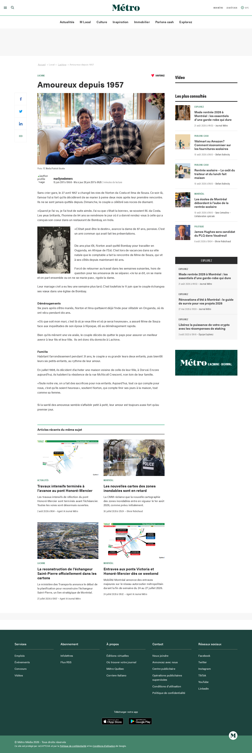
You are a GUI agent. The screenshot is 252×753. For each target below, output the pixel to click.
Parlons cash (164, 22)
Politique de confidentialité (168, 693)
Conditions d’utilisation (166, 686)
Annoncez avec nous (165, 662)
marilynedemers (63, 178)
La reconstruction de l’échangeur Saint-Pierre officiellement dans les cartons (67, 573)
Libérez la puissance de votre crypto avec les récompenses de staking (204, 326)
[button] (4, 7)
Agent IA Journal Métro (67, 511)
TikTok (202, 675)
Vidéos (19, 675)
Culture (102, 22)
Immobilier (142, 22)
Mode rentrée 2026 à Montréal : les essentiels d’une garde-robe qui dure (213, 116)
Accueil (42, 64)
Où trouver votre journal (121, 662)
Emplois (20, 656)
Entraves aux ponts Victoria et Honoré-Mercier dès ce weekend (131, 571)
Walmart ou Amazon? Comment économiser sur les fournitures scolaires (212, 145)
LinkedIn (203, 688)
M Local (85, 22)
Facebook (204, 656)
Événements (22, 662)
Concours (21, 669)
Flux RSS (66, 662)
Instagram (204, 669)
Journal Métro (221, 125)
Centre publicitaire (163, 669)
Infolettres (67, 656)
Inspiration (120, 22)
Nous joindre (160, 656)
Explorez (185, 22)
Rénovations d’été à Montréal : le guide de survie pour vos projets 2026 (206, 301)
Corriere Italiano (116, 675)
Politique (199, 226)
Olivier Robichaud (135, 511)
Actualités (67, 22)
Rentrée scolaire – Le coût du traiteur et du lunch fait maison (214, 174)
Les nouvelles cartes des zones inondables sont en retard (130, 488)
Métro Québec (115, 669)
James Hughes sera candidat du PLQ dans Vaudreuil (214, 233)
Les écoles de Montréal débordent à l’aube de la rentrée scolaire (211, 203)
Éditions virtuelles (117, 656)
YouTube (203, 682)
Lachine (62, 64)
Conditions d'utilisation (104, 746)
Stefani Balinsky (222, 154)
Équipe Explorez (206, 334)
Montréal (108, 480)
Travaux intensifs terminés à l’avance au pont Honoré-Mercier (64, 488)
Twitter (202, 662)
